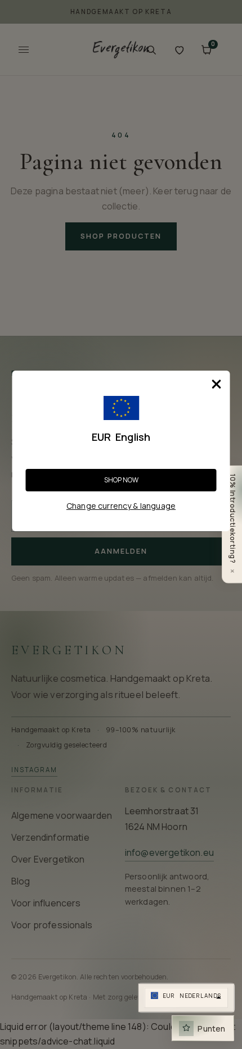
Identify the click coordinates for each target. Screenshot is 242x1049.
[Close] (216, 384)
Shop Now (121, 480)
